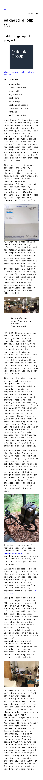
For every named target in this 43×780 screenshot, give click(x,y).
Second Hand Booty (14, 553)
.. (5, 9)
